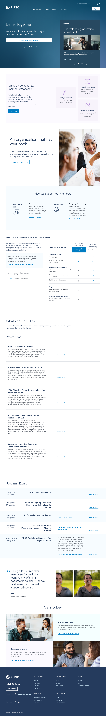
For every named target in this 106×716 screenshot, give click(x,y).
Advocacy (37, 683)
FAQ (57, 697)
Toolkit (80, 683)
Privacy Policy (60, 703)
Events (58, 683)
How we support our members (29, 40)
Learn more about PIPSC (19, 162)
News (58, 680)
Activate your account (24, 694)
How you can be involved (29, 47)
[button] (86, 64)
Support (36, 680)
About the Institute (40, 697)
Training (80, 680)
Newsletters (60, 685)
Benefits (36, 685)
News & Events (50, 9)
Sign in (96, 9)
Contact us (11, 278)
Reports (36, 703)
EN (97, 3)
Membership (38, 688)
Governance (38, 700)
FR (99, 3)
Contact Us (59, 700)
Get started (12, 688)
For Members (37, 9)
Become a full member (79, 250)
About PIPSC (64, 9)
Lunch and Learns (83, 685)
